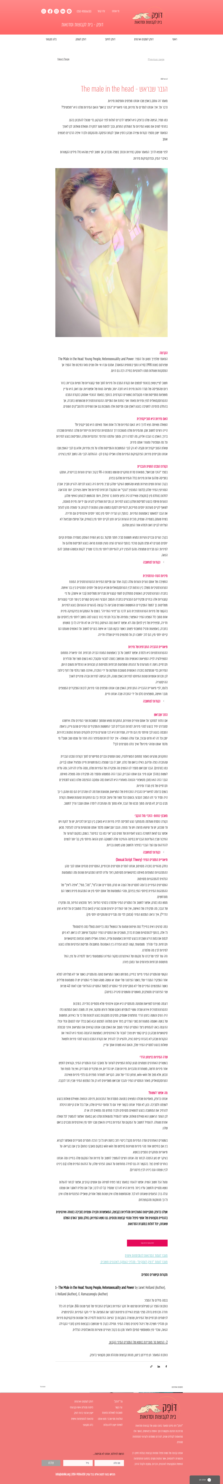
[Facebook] (50, 11)
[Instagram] (56, 11)
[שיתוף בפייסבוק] (166, 1366)
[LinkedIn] (62, 11)
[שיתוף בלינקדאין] (158, 1366)
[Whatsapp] (43, 11)
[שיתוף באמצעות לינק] (151, 1366)
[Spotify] (69, 11)
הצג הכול (42, 1386)
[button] (111, 562)
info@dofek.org (63, 1474)
